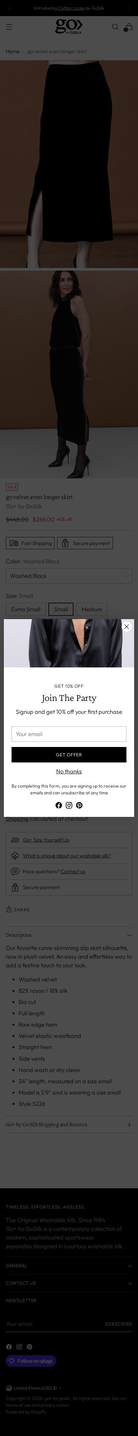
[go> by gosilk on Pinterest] (79, 806)
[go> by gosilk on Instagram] (69, 806)
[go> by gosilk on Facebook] (59, 806)
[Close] (127, 627)
